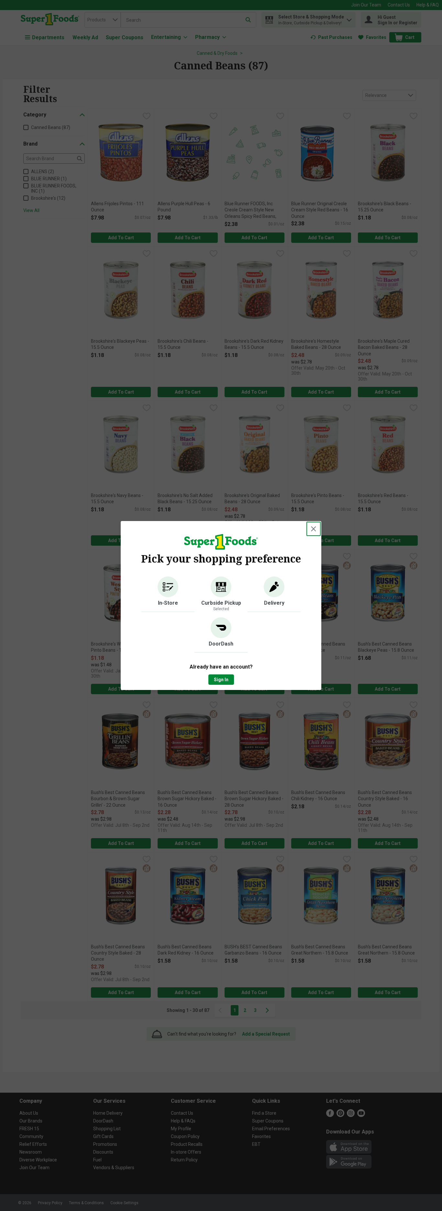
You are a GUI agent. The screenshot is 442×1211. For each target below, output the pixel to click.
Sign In (221, 679)
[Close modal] (313, 529)
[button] (167, 594)
